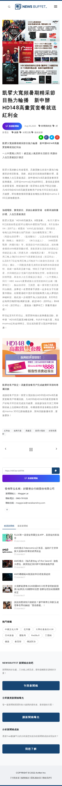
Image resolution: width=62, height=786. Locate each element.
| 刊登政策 (15, 777)
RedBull (35, 635)
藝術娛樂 (38, 132)
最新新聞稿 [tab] (22, 525)
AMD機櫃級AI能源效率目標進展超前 (32, 574)
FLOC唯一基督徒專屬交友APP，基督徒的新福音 (36, 536)
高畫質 (28, 430)
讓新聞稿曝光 (31, 717)
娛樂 (16, 132)
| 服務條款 (25, 777)
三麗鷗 (48, 635)
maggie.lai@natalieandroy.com (30, 502)
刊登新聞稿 (31, 685)
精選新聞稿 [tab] (9, 525)
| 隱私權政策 (35, 777)
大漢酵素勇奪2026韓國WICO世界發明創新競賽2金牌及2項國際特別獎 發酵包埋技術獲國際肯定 (37, 589)
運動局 (22, 635)
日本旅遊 (9, 635)
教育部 (18, 641)
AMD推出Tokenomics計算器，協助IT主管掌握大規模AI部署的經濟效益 (36, 549)
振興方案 (17, 430)
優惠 (7, 641)
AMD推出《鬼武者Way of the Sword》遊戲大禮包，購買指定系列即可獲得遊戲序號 (36, 562)
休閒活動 (26, 132)
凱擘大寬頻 (40, 430)
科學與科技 (46, 125)
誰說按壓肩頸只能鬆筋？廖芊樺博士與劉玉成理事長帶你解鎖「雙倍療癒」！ (36, 604)
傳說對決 (31, 641)
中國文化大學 (11, 629)
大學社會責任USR (45, 629)
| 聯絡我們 (46, 777)
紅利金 (7, 430)
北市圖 (27, 629)
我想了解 (31, 749)
